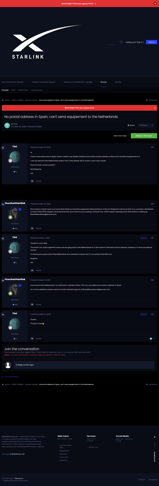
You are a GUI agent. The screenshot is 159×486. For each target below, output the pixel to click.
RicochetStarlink (14, 203)
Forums (5, 90)
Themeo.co (19, 478)
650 (16, 228)
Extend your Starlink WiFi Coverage (78, 82)
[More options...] (152, 147)
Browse (104, 82)
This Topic (112, 42)
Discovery (63, 454)
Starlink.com (93, 447)
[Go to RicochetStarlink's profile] (15, 213)
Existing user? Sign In (134, 42)
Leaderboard (36, 90)
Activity (118, 82)
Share (132, 125)
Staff (13, 90)
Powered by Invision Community (15, 481)
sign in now (62, 352)
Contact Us (153, 480)
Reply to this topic (144, 136)
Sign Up (152, 42)
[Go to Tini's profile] (7, 125)
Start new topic (120, 136)
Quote (38, 181)
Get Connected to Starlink (12, 82)
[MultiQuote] (32, 181)
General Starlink (35, 126)
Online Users (23, 90)
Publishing (63, 460)
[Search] (121, 42)
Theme (141, 480)
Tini (15, 124)
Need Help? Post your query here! (78, 3)
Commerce (64, 457)
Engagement (64, 451)
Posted (40, 147)
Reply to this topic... (26, 365)
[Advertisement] (79, 193)
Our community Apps (65, 446)
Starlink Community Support (43, 82)
